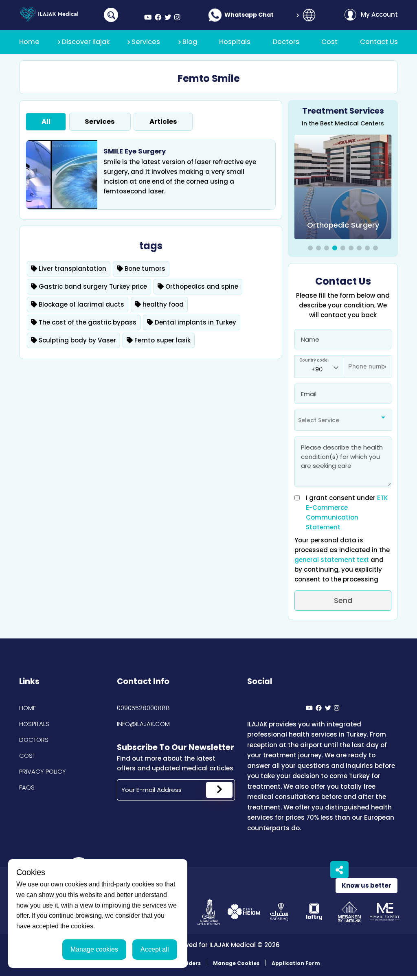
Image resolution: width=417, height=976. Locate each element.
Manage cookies (94, 949)
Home (27, 708)
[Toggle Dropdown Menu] (308, 15)
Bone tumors (144, 268)
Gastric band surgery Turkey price (92, 286)
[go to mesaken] (349, 912)
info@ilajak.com (143, 723)
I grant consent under (347, 512)
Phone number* (366, 362)
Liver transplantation (71, 268)
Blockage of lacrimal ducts (80, 304)
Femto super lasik (162, 340)
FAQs (27, 787)
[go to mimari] (384, 912)
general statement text (332, 559)
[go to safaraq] (279, 912)
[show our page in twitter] (168, 18)
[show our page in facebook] (158, 18)
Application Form (296, 963)
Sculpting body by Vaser (76, 340)
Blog (189, 41)
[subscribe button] (219, 790)
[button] (310, 248)
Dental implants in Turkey (194, 322)
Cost (27, 755)
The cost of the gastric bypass (86, 322)
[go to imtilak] (208, 912)
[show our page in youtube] (148, 18)
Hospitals (34, 723)
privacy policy (42, 771)
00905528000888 (143, 708)
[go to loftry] (314, 912)
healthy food (162, 304)
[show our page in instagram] (177, 18)
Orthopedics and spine (201, 286)
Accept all (154, 949)
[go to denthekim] (243, 912)
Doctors (33, 739)
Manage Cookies (236, 963)
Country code (313, 360)
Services (146, 41)
